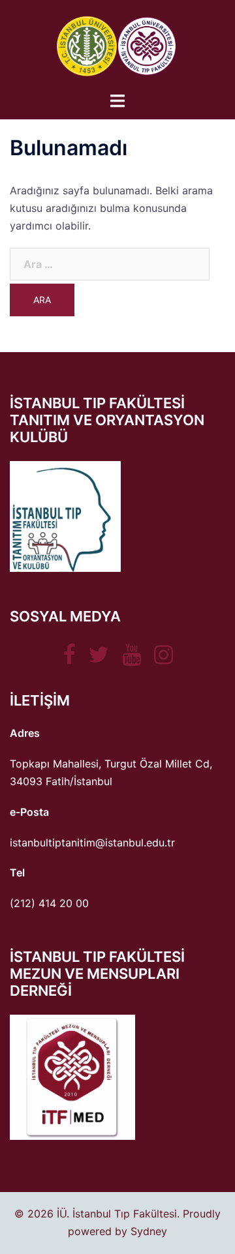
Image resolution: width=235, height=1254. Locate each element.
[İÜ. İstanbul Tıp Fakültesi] (117, 44)
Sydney (149, 1231)
